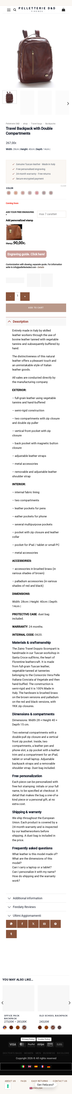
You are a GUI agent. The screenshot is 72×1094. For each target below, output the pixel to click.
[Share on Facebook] (22, 924)
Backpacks (50, 124)
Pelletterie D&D (13, 124)
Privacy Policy (28, 1039)
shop (25, 124)
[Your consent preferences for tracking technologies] (8, 1086)
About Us (10, 1081)
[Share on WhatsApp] (11, 924)
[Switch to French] (42, 1066)
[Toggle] (9, 321)
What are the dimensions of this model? (32, 861)
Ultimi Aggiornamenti (27, 915)
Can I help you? (46, 1085)
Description (20, 321)
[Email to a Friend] (44, 924)
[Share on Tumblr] (11, 934)
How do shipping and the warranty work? (33, 878)
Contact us (60, 1081)
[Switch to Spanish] (36, 1066)
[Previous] (3, 1009)
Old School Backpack (53, 1015)
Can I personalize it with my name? (34, 871)
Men (38, 1053)
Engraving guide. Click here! (26, 254)
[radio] (9, 193)
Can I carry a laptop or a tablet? (32, 867)
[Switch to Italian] (23, 1066)
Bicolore (63, 1053)
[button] (9, 10)
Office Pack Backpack (11, 1017)
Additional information (27, 898)
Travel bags (36, 124)
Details (41, 267)
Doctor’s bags (12, 1053)
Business (49, 1053)
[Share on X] (33, 924)
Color (9, 188)
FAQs (23, 1081)
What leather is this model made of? (35, 854)
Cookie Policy (44, 1039)
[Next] (68, 103)
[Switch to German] (49, 1066)
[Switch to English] (29, 1066)
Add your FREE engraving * (20, 213)
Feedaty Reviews (24, 907)
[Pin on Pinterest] (55, 924)
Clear (63, 186)
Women (28, 1053)
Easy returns (39, 1081)
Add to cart (36, 308)
